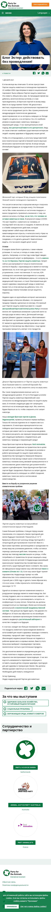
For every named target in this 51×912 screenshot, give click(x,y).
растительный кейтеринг (29, 619)
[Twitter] (38, 73)
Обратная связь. (9, 882)
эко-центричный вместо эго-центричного (26, 128)
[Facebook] (34, 73)
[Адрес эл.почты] (47, 73)
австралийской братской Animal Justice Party (20, 309)
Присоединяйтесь (40, 4)
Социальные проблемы (18, 709)
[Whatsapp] (43, 73)
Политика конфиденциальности (15, 885)
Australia (25, 807)
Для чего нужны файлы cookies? (33, 906)
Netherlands (26, 770)
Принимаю (12, 907)
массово (22, 554)
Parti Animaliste (38, 444)
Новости (7, 73)
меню (8, 13)
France (25, 845)
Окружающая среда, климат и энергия (25, 714)
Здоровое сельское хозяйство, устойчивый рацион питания (22, 703)
